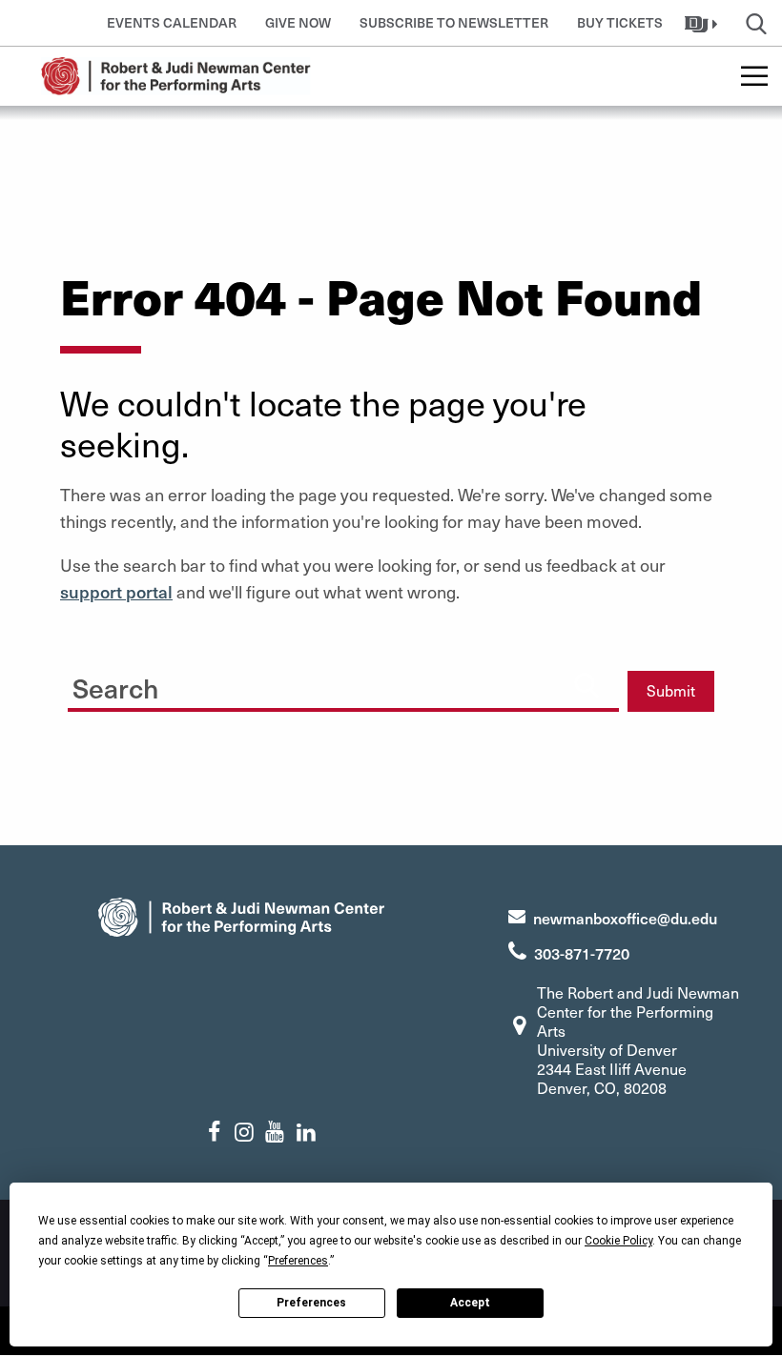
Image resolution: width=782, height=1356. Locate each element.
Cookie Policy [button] (618, 1240)
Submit (671, 690)
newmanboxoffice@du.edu (625, 917)
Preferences (311, 1302)
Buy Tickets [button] (620, 22)
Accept (470, 1302)
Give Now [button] (298, 22)
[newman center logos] (241, 914)
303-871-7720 (581, 952)
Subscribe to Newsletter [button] (454, 22)
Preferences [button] (298, 1260)
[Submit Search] (586, 684)
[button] (703, 23)
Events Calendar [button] (172, 22)
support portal (116, 591)
